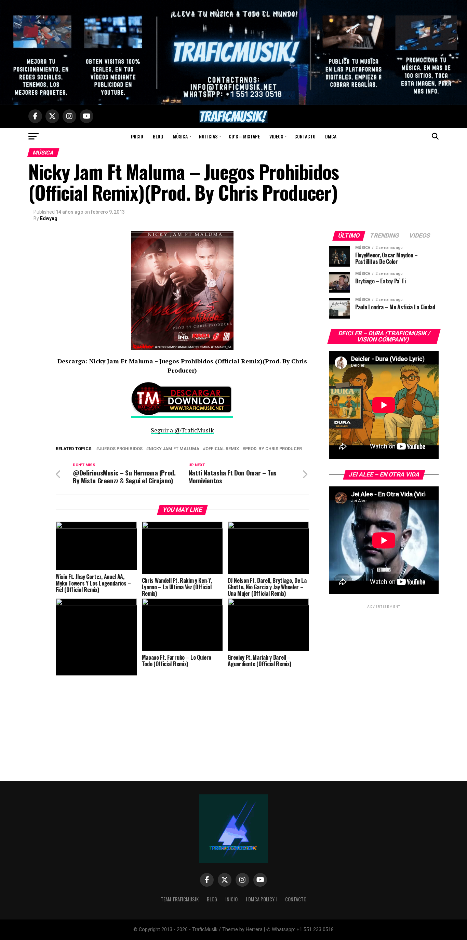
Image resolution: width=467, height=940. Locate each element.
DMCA (330, 136)
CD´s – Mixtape (244, 136)
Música (180, 136)
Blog (158, 136)
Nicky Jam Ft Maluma (174, 449)
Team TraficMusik (180, 899)
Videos (276, 136)
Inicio (137, 136)
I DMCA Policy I (261, 899)
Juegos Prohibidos (121, 449)
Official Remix (222, 449)
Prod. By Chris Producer (273, 449)
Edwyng (48, 218)
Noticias (208, 136)
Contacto (305, 136)
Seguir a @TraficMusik (182, 430)
